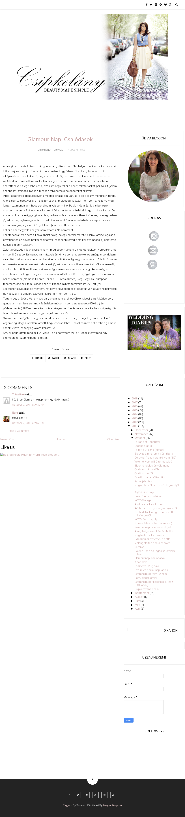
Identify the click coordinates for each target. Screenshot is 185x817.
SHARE (38, 358)
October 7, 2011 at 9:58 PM (28, 423)
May (138, 604)
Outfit (51, 104)
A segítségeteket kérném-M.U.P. (154, 531)
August (139, 597)
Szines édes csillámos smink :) (153, 523)
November (142, 434)
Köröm (66, 104)
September (142, 593)
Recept (119, 104)
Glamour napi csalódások (149, 558)
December (142, 430)
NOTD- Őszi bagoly (145, 519)
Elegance (67, 805)
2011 (135, 426)
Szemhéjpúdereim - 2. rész (150, 573)
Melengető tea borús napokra (152, 543)
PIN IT (87, 358)
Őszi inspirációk (143, 473)
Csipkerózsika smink (146, 589)
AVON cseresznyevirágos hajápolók (155, 508)
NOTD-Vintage (142, 500)
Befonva (139, 547)
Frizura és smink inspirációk (151, 570)
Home (147, 104)
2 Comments (77, 149)
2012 (135, 422)
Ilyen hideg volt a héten (148, 496)
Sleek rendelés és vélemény (151, 465)
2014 (135, 414)
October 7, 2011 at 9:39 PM (28, 404)
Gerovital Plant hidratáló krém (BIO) (155, 457)
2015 (135, 410)
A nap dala (140, 562)
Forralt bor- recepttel (147, 441)
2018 (135, 398)
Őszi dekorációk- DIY (146, 469)
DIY (93, 104)
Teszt (80, 104)
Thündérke (18, 394)
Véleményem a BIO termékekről (153, 461)
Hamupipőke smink (145, 577)
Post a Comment (18, 430)
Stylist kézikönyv (144, 492)
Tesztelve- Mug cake (147, 566)
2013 (135, 418)
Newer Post (7, 439)
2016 (135, 406)
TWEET (55, 358)
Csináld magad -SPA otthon (150, 477)
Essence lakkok (143, 445)
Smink (37, 104)
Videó (133, 104)
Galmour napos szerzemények (153, 527)
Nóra (15, 412)
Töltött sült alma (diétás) (149, 449)
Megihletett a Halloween (149, 535)
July (137, 601)
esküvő (25, 115)
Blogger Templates (112, 805)
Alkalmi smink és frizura (148, 504)
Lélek (24, 104)
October (140, 438)
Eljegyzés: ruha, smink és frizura (153, 453)
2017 (135, 402)
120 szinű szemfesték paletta (152, 539)
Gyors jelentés (143, 481)
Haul (104, 104)
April (138, 608)
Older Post (113, 439)
